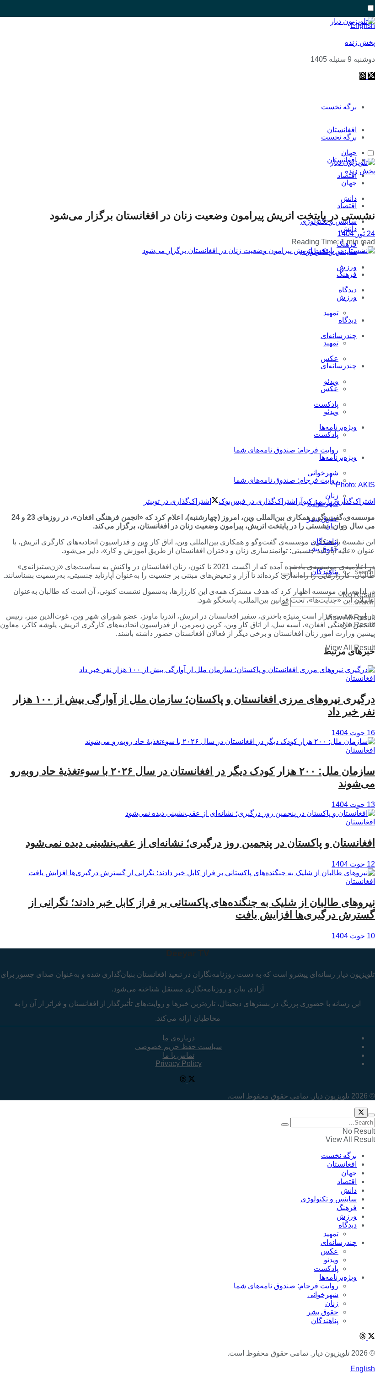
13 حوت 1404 (353, 804)
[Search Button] (285, 1124)
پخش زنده (360, 42)
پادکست (326, 434)
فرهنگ (347, 274)
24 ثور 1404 (356, 233)
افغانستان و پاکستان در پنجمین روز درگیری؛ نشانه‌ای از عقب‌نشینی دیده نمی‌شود (200, 843)
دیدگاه (347, 320)
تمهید (330, 313)
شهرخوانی (322, 1294)
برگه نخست (339, 107)
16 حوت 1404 (353, 733)
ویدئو (331, 411)
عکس (329, 358)
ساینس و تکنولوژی (328, 1199)
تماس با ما (178, 1055)
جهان (349, 183)
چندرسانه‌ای (339, 335)
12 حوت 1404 (353, 864)
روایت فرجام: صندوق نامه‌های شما (286, 450)
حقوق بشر (322, 1312)
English (362, 1369)
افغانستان (360, 678)
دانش (349, 228)
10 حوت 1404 (353, 936)
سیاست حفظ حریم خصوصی (178, 1046)
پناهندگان (324, 1321)
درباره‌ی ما (178, 1038)
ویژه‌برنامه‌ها (338, 457)
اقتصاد (347, 206)
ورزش (347, 297)
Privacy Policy (178, 1063)
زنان (331, 1303)
